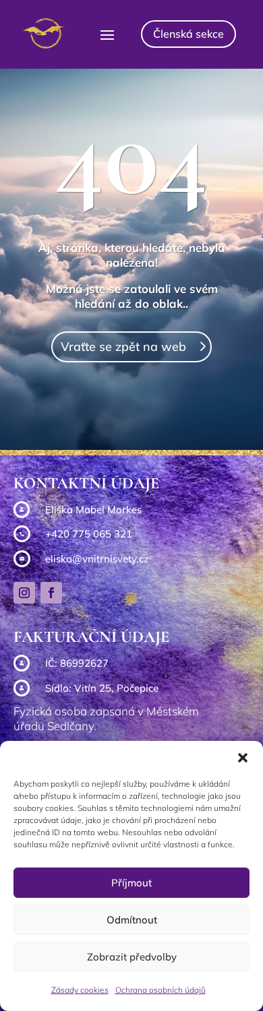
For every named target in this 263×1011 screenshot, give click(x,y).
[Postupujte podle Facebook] (51, 593)
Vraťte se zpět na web (123, 346)
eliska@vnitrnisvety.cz (97, 558)
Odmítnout (132, 919)
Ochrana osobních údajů (160, 990)
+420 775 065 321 (88, 533)
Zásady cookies (80, 990)
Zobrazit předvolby (132, 956)
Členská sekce (188, 33)
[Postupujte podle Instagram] (24, 593)
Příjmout (131, 882)
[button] (243, 757)
